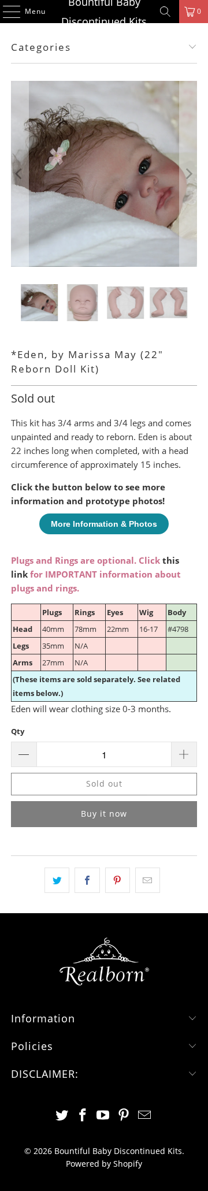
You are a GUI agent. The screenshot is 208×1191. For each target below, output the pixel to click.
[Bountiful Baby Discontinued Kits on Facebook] (82, 1115)
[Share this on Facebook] (87, 880)
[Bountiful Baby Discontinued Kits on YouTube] (103, 1115)
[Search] (165, 11)
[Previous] (19, 174)
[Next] (188, 174)
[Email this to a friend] (147, 880)
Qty (17, 731)
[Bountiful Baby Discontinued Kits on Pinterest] (124, 1115)
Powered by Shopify (104, 1163)
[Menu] (6, 11)
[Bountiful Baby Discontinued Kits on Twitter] (62, 1115)
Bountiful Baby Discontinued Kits (104, 11)
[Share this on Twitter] (56, 880)
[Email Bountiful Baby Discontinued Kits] (145, 1115)
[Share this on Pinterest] (117, 880)
